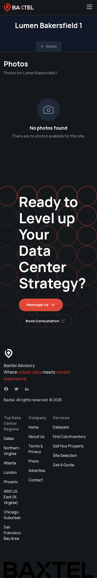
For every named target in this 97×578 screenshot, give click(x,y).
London (10, 472)
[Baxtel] (19, 7)
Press (33, 461)
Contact (35, 480)
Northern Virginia (11, 450)
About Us (36, 436)
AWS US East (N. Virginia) (11, 497)
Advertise (36, 470)
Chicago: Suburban (12, 514)
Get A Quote (63, 464)
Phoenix (11, 481)
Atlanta (10, 463)
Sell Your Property (68, 446)
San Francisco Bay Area (12, 532)
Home (33, 427)
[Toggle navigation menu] (89, 7)
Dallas (9, 438)
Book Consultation (42, 320)
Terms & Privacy (35, 448)
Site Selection (65, 455)
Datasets (61, 427)
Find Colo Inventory (69, 436)
